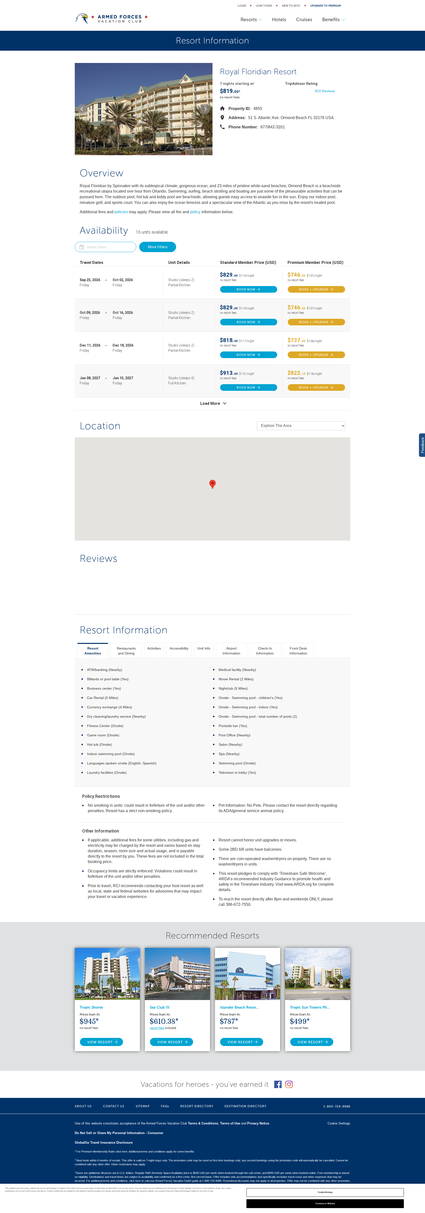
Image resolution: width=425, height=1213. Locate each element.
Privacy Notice (258, 1123)
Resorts (249, 19)
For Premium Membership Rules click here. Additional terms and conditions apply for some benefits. (135, 1151)
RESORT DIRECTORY (196, 1106)
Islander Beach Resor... (239, 1007)
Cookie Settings (325, 1192)
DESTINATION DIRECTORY (245, 1106)
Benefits (331, 19)
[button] (82, 109)
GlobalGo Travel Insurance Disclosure (104, 1142)
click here (135, 1180)
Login (242, 5)
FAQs (165, 1106)
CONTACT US (113, 1106)
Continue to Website (325, 1203)
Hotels (279, 19)
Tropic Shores (91, 1007)
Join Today (264, 5)
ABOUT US (83, 1106)
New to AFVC (291, 5)
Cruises (304, 19)
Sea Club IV (159, 1007)
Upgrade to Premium (325, 5)
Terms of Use (230, 1123)
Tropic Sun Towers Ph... (310, 1007)
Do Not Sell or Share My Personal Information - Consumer (119, 1133)
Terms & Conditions (203, 1123)
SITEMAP (143, 1106)
